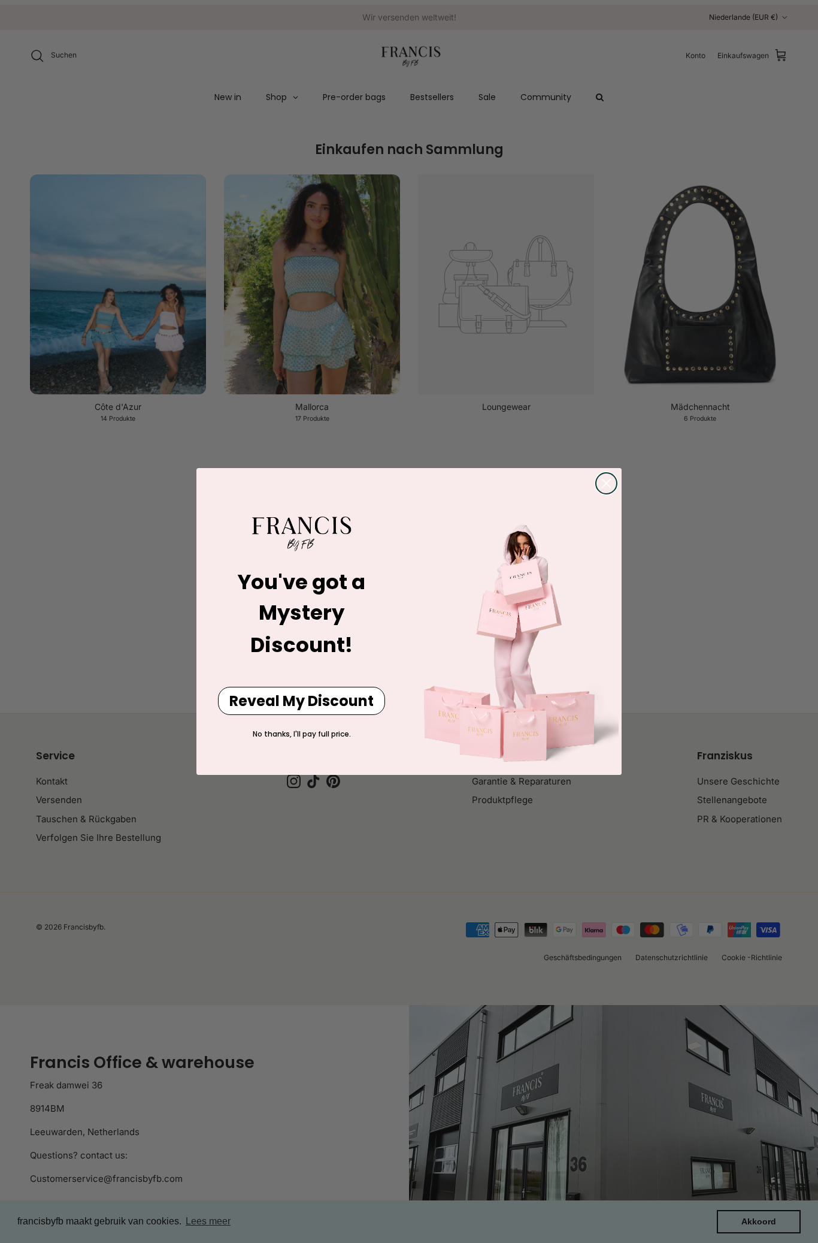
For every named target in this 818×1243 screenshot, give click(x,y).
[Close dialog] (606, 483)
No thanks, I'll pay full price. (302, 734)
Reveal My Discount (301, 701)
